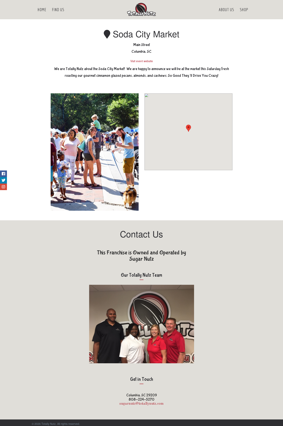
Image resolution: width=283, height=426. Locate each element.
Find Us (58, 9)
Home (42, 9)
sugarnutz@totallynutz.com (141, 404)
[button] (188, 128)
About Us (226, 9)
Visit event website (141, 61)
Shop (244, 9)
